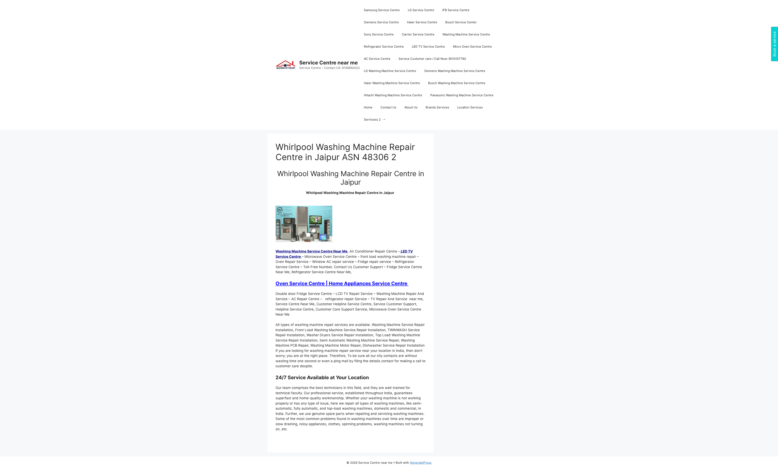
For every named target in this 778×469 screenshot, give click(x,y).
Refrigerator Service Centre (384, 46)
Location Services (470, 107)
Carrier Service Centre (418, 34)
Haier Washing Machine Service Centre (392, 83)
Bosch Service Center (461, 22)
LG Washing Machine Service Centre (390, 71)
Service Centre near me (328, 63)
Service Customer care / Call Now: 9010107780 (432, 59)
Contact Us (388, 107)
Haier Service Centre (422, 22)
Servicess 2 (372, 119)
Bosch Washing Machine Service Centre (456, 83)
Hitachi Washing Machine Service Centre (393, 95)
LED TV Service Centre (428, 46)
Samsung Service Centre (382, 10)
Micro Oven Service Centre (472, 46)
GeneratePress (421, 463)
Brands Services (437, 107)
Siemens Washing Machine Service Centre (454, 71)
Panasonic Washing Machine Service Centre (462, 95)
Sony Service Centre (379, 34)
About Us (411, 107)
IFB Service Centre (455, 10)
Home (368, 107)
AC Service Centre (377, 59)
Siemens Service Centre (381, 22)
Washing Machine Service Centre (466, 34)
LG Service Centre (421, 10)
